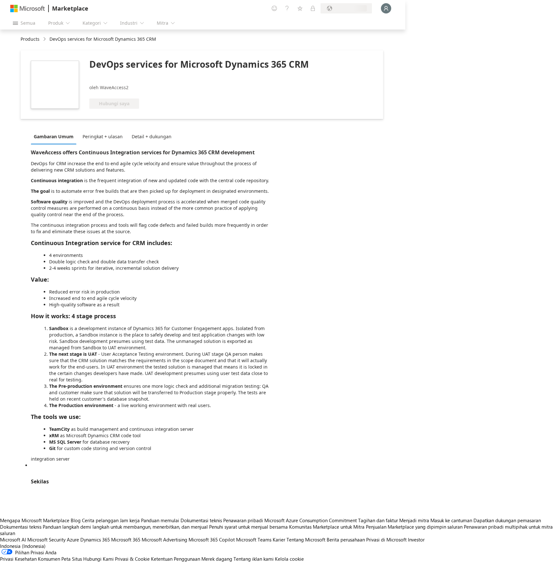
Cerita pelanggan (100, 520)
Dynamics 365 (95, 539)
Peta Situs (71, 559)
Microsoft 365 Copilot (212, 539)
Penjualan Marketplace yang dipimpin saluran (414, 527)
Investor (416, 539)
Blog (76, 520)
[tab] (55, 136)
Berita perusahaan (346, 539)
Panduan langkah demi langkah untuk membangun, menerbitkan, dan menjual (125, 527)
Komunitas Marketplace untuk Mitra (327, 527)
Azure (73, 539)
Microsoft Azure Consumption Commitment (311, 520)
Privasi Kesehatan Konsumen (30, 559)
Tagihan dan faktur (378, 520)
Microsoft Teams (253, 539)
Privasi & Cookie (132, 559)
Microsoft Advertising (164, 539)
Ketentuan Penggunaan (175, 559)
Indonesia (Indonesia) (23, 546)
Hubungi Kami (98, 559)
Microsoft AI (13, 539)
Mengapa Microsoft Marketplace (34, 520)
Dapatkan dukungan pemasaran (507, 520)
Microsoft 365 (125, 539)
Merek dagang (216, 559)
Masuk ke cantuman (451, 520)
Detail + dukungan (152, 136)
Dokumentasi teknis (201, 520)
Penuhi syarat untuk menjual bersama (248, 527)
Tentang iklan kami (253, 559)
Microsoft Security (46, 539)
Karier (279, 539)
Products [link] (30, 39)
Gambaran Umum (54, 136)
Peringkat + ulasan (103, 136)
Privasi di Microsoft (386, 539)
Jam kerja (130, 520)
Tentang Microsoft (305, 539)
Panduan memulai (160, 520)
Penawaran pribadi (243, 520)
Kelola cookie (289, 559)
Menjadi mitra (414, 520)
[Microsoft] (27, 8)
